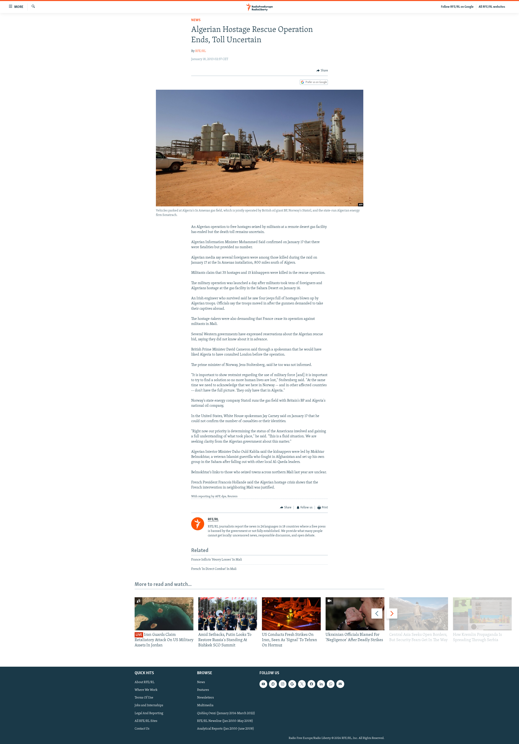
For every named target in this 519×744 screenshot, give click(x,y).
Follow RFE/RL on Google (457, 7)
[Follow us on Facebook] (311, 684)
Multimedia (205, 705)
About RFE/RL (144, 682)
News (196, 20)
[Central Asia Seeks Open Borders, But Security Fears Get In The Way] (418, 613)
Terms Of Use (144, 697)
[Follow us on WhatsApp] (331, 684)
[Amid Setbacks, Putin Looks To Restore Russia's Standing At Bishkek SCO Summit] (227, 613)
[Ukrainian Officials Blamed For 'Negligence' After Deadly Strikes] (355, 613)
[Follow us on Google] (292, 684)
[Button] (322, 70)
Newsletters (205, 697)
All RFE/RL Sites (146, 720)
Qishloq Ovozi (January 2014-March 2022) (226, 713)
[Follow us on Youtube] (263, 684)
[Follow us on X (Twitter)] (302, 684)
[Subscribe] (340, 684)
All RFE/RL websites (492, 7)
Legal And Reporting (149, 713)
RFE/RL (200, 51)
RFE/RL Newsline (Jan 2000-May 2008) (225, 720)
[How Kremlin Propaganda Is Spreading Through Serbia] (482, 613)
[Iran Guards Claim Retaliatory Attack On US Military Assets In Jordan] (164, 613)
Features (203, 690)
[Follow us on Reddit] (273, 684)
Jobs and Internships (149, 705)
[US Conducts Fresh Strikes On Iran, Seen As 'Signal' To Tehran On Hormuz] (291, 613)
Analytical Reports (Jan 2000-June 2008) (225, 728)
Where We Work (146, 690)
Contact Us (142, 728)
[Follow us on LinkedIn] (321, 684)
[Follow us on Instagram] (282, 684)
